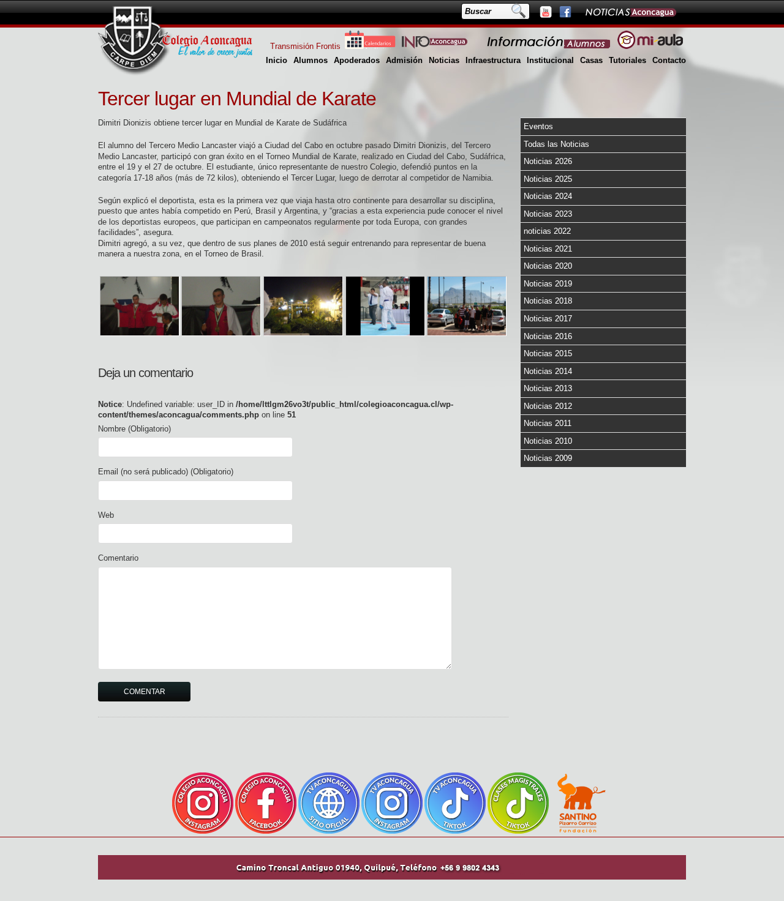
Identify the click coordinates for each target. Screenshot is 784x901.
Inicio (276, 60)
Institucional (550, 60)
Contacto (669, 60)
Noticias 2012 (548, 406)
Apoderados (357, 60)
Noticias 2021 (548, 248)
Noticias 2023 (548, 214)
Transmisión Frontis (305, 46)
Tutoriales (627, 60)
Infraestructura (493, 60)
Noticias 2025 (548, 179)
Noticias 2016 (548, 336)
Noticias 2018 (548, 300)
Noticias (444, 60)
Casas (591, 60)
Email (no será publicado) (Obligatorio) (165, 471)
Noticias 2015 (548, 353)
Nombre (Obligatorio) (134, 428)
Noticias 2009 (548, 458)
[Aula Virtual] (650, 46)
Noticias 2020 (548, 266)
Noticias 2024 (548, 196)
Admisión (404, 60)
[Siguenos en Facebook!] (564, 11)
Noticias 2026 (548, 161)
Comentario (118, 558)
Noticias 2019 (548, 283)
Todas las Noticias (556, 144)
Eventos (538, 126)
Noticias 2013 (548, 388)
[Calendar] (370, 46)
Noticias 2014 (548, 371)
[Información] (549, 46)
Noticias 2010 (548, 441)
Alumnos (310, 60)
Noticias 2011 (547, 423)
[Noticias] (630, 11)
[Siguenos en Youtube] (545, 11)
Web (106, 515)
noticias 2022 (547, 231)
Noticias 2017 (548, 318)
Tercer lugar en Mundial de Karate (237, 99)
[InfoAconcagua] (441, 46)
